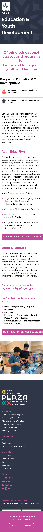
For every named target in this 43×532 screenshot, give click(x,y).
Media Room (7, 478)
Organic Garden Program (12, 424)
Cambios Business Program (12, 415)
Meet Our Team (8, 459)
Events (5, 474)
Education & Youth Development (15, 421)
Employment (7, 443)
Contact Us (7, 485)
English (28, 526)
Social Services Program (11, 427)
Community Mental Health (12, 418)
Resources (7, 481)
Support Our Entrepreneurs (13, 446)
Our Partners (7, 468)
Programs (6, 411)
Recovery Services (9, 431)
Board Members (8, 465)
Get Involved (8, 436)
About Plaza (7, 452)
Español (15, 526)
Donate (5, 440)
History (4, 462)
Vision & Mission (8, 456)
